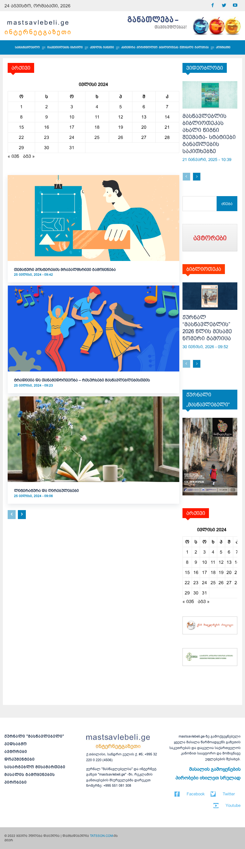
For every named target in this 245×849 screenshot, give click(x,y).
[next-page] (22, 514)
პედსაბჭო (15, 744)
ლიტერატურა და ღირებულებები (46, 490)
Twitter (229, 794)
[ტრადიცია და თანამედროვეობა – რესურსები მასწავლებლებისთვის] (93, 328)
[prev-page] (12, 514)
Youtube (233, 805)
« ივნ (13, 156)
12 (120, 116)
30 (46, 147)
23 (46, 137)
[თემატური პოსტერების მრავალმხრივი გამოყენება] (93, 218)
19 (120, 127)
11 (97, 116)
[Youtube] (235, 5)
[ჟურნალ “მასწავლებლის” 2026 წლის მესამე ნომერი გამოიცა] (210, 296)
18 (97, 127)
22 (21, 137)
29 (21, 147)
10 (71, 116)
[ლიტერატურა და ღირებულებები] (93, 439)
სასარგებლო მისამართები (34, 767)
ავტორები (15, 751)
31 (71, 147)
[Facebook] (212, 5)
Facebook (196, 794)
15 (21, 127)
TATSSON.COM (101, 836)
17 (71, 127)
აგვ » (29, 156)
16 (46, 127)
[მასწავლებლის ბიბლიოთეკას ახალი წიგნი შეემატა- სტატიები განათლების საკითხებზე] (210, 95)
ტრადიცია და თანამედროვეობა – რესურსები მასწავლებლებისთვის (82, 380)
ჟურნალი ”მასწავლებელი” (34, 736)
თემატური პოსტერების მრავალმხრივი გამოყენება (65, 269)
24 (71, 137)
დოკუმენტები (19, 759)
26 (120, 137)
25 (97, 137)
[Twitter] (223, 5)
